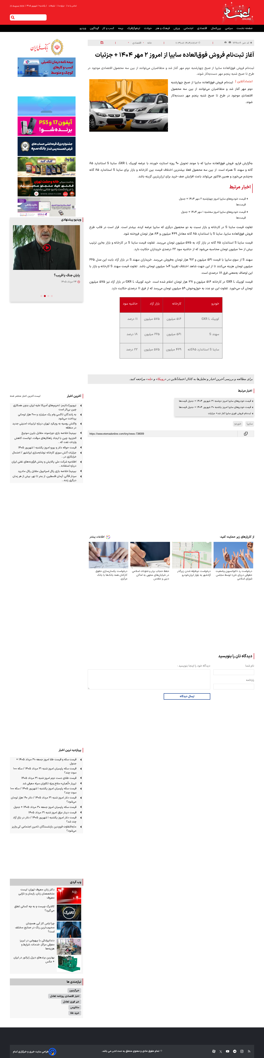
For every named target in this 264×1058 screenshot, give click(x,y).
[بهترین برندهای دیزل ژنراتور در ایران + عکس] (69, 964)
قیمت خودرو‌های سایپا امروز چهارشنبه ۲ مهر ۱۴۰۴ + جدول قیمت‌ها (212, 202)
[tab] (52, 296)
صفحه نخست (245, 28)
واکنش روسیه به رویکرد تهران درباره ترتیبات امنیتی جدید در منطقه (44, 426)
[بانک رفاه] (46, 207)
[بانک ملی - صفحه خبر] (46, 47)
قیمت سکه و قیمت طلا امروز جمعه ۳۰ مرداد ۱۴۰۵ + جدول (46, 762)
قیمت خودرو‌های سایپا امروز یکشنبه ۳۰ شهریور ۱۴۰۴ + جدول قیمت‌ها (215, 407)
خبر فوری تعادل (71, 1002)
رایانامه (250, 680)
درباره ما (61, 6)
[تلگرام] (232, 1052)
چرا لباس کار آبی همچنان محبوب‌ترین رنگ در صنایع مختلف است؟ (35, 928)
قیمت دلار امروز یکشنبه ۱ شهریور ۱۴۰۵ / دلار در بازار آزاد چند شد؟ (44, 820)
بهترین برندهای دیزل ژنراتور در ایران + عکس (34, 960)
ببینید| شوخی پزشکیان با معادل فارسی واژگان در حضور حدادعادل (48, 278)
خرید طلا (74, 1013)
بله (149, 379)
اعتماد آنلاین (116, 1051)
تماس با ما (71, 6)
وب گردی (75, 882)
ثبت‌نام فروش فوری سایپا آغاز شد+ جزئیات (229, 413)
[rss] (247, 1052)
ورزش (177, 28)
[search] (12, 17)
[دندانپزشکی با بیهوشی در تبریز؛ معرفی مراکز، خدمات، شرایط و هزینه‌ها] (69, 947)
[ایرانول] (46, 166)
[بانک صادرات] (46, 106)
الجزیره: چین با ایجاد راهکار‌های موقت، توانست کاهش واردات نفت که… (45, 440)
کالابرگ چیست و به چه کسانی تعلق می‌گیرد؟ (34, 908)
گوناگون (94, 28)
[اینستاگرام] (240, 1052)
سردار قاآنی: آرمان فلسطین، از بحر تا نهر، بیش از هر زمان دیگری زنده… (44, 478)
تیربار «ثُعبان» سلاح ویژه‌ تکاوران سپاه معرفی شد (49, 784)
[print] (225, 42)
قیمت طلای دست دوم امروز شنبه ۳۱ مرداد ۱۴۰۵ (48, 778)
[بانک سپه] (46, 146)
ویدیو (83, 28)
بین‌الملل (216, 28)
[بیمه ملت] (46, 67)
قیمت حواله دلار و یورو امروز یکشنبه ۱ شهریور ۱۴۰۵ (47, 448)
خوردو (237, 424)
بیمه (121, 28)
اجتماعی (189, 28)
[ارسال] (229, 43)
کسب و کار (108, 28)
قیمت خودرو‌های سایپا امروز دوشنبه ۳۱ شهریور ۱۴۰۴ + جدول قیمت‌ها (215, 401)
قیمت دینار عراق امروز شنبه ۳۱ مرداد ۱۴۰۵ (52, 813)
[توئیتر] (218, 1052)
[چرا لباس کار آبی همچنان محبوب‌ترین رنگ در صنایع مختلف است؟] (69, 930)
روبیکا (161, 379)
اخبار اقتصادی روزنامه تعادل (64, 996)
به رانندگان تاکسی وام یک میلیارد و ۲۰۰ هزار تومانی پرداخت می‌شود (47, 417)
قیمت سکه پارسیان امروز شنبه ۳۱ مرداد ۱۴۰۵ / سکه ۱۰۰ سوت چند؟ (44, 771)
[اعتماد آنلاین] (237, 12)
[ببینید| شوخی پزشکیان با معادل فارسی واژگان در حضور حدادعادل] (46, 247)
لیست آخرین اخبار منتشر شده (25, 396)
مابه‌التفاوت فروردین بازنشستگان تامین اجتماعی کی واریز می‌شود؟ (44, 829)
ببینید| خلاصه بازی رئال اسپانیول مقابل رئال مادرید (47, 471)
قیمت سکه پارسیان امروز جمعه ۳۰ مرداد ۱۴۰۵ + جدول (45, 807)
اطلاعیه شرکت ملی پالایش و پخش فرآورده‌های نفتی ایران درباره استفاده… (44, 464)
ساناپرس (74, 1007)
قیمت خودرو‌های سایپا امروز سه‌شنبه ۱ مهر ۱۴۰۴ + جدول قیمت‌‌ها (213, 215)
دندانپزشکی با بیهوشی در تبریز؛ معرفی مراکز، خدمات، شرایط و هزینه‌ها (37, 945)
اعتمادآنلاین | (244, 81)
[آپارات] (212, 1052)
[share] (102, 42)
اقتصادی (202, 28)
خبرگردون (74, 990)
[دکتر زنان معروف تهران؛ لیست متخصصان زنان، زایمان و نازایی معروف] (69, 896)
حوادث (148, 28)
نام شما (249, 666)
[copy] (246, 434)
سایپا (250, 424)
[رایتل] (46, 126)
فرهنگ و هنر (163, 28)
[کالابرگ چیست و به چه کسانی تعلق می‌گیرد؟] (69, 912)
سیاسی (229, 28)
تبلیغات (52, 6)
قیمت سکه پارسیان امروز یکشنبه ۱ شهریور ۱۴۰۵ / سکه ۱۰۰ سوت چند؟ (43, 791)
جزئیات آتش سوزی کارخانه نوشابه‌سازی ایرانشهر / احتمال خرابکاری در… (44, 455)
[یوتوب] (225, 1052)
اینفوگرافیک (134, 28)
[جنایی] (46, 186)
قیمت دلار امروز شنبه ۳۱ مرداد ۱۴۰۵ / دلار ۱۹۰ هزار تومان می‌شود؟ (43, 800)
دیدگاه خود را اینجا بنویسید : (193, 666)
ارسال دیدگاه (187, 696)
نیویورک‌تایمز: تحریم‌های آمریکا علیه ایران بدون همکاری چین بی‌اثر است (44, 407)
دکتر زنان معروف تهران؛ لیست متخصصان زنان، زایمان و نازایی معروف (36, 894)
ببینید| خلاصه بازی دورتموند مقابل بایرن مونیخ (48, 433)
